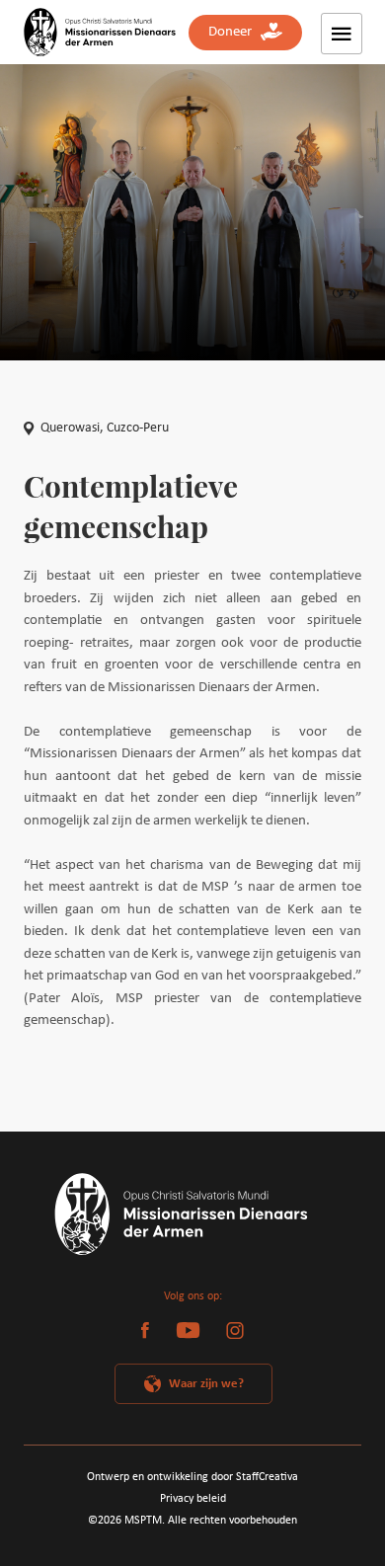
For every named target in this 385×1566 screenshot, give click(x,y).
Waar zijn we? (206, 1383)
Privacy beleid (193, 1499)
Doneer (234, 32)
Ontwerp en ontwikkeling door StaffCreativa (192, 1477)
